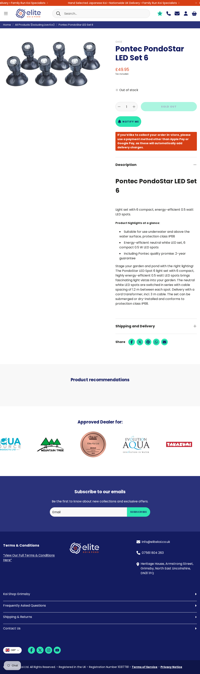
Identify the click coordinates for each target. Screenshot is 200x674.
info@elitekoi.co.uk (156, 542)
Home (7, 25)
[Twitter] (140, 342)
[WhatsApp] (156, 342)
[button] (101, 13)
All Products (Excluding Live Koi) (34, 25)
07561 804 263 (153, 552)
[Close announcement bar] (196, 3)
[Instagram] (48, 650)
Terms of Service (144, 667)
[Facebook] (131, 342)
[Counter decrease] (119, 106)
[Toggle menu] (6, 13)
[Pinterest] (148, 342)
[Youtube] (57, 650)
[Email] (164, 342)
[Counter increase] (134, 106)
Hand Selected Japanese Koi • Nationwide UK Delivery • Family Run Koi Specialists (115, 3)
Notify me (130, 121)
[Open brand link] (37, 444)
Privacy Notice (171, 667)
